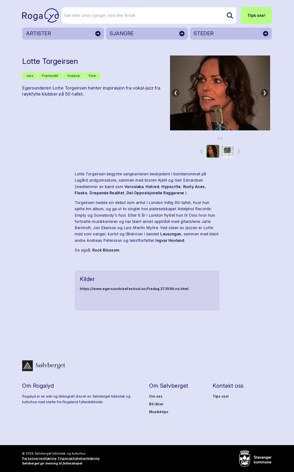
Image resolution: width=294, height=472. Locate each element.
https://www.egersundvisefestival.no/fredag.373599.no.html (134, 289)
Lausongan (170, 234)
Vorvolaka (134, 186)
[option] (212, 151)
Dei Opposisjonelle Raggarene (154, 193)
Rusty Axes (194, 186)
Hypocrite (171, 186)
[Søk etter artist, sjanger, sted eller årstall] (230, 15)
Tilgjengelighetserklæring (78, 458)
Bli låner (156, 404)
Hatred (152, 186)
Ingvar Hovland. (170, 240)
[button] (220, 93)
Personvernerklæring (39, 458)
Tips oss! (256, 15)
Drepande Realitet (107, 193)
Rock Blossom (106, 250)
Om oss (155, 396)
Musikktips (158, 412)
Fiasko (81, 193)
